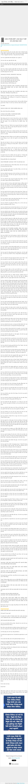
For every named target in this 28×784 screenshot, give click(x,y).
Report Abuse (22, 783)
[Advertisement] (14, 21)
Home (2, 4)
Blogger (18, 783)
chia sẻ (13, 758)
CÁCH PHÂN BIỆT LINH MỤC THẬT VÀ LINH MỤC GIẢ (16, 40)
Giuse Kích (17, 758)
